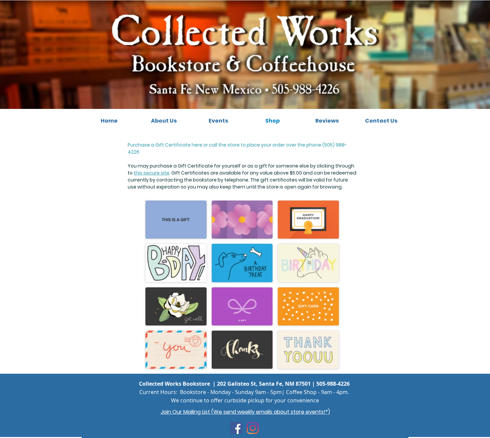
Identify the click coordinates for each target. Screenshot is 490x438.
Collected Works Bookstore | (178, 383)
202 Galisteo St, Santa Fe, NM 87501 (264, 383)
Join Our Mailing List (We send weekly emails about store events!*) (245, 412)
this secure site (151, 173)
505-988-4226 (333, 383)
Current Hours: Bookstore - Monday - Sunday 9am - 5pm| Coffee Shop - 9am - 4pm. (244, 392)
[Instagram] (253, 428)
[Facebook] (236, 428)
